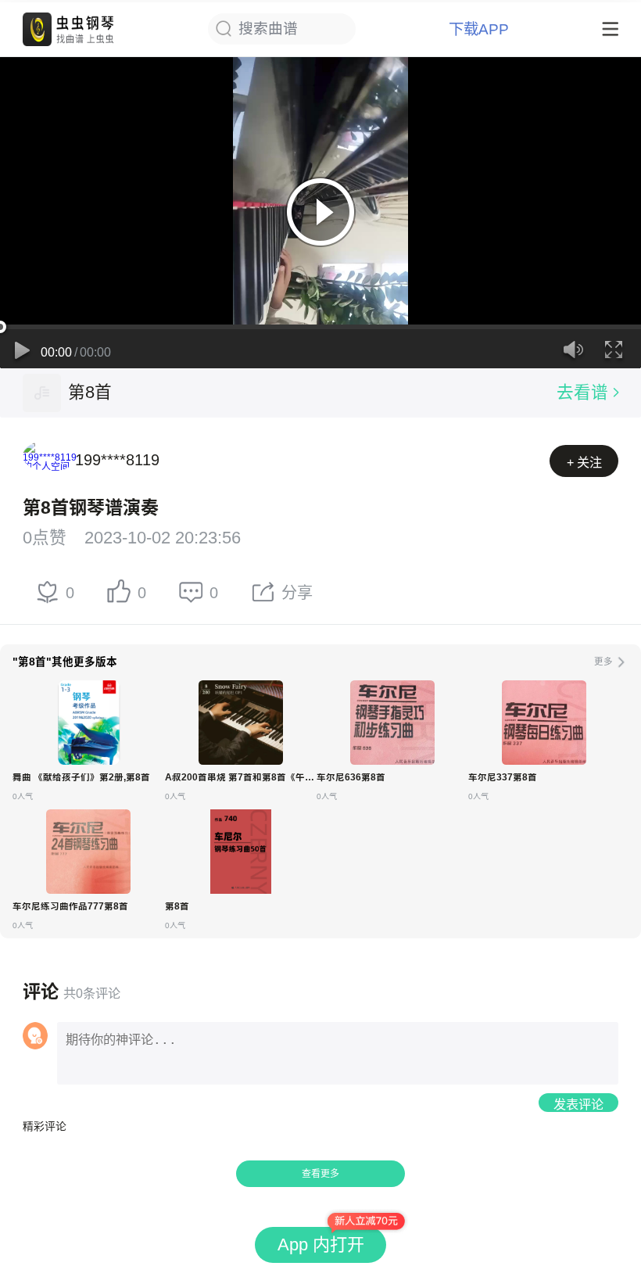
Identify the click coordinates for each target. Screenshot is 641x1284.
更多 (603, 661)
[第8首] (42, 393)
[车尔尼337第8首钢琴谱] (544, 722)
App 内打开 (321, 1244)
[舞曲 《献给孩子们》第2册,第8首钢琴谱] (88, 722)
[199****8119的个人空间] (42, 459)
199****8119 (117, 459)
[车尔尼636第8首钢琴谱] (392, 722)
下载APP (479, 29)
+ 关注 (584, 462)
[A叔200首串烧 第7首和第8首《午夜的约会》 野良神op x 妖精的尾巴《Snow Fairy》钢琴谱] (241, 722)
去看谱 (582, 392)
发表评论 (578, 1104)
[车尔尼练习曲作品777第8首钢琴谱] (88, 851)
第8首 (90, 392)
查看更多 (320, 1173)
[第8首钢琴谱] (241, 851)
